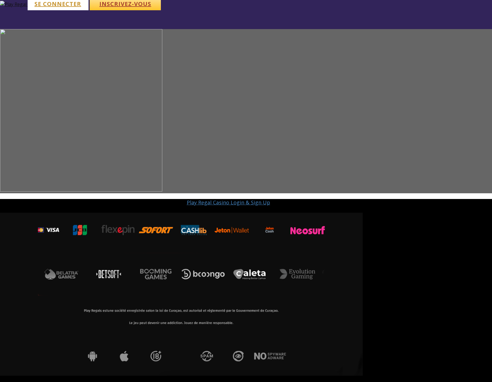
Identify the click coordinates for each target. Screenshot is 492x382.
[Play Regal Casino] (14, 4)
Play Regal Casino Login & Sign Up (228, 202)
